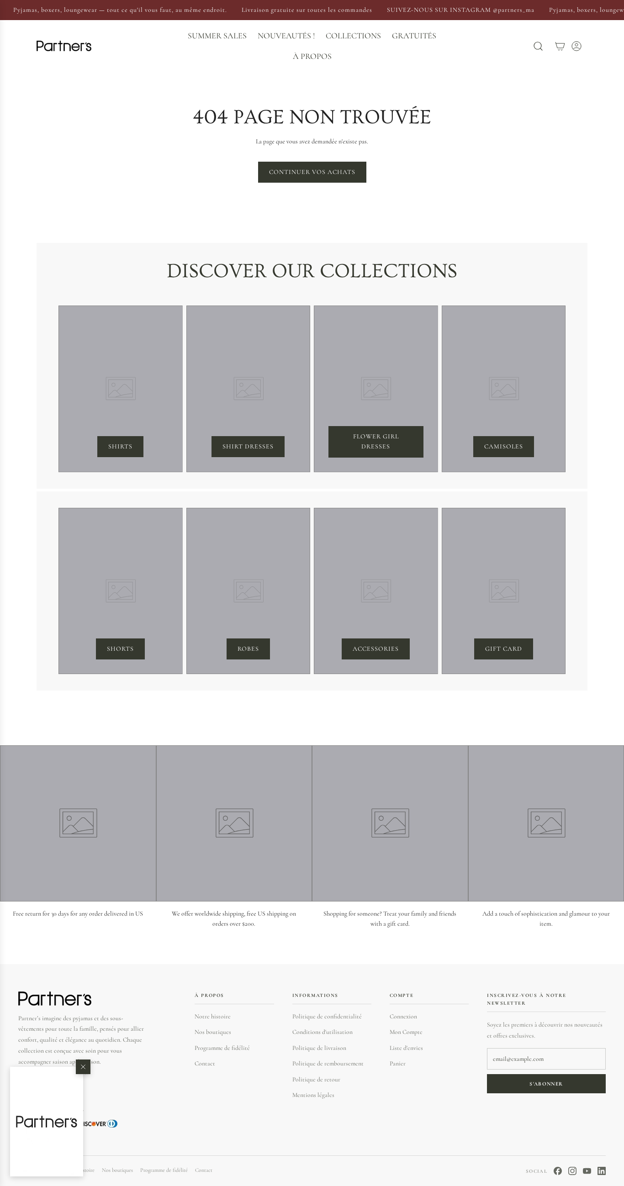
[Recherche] (538, 46)
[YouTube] (587, 1171)
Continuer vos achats (312, 172)
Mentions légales (313, 1095)
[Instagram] (572, 1171)
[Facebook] (558, 1171)
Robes (248, 649)
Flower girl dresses (376, 441)
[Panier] (560, 46)
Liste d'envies (406, 1048)
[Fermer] (83, 1066)
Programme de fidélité (222, 1048)
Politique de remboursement (328, 1063)
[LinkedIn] (602, 1171)
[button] (46, 1121)
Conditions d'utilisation (322, 1032)
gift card (503, 649)
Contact (205, 1063)
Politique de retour (316, 1079)
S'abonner (546, 1084)
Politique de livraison (319, 1048)
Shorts (120, 649)
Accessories (376, 649)
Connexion (403, 1016)
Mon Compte (406, 1032)
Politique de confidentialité (327, 1016)
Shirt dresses (248, 446)
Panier (398, 1063)
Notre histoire (213, 1016)
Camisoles (503, 446)
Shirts (120, 446)
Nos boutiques (213, 1032)
